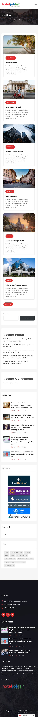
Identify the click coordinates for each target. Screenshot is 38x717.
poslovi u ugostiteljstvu (25, 558)
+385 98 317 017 (9, 608)
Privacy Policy (5, 680)
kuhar (6, 555)
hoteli (6, 552)
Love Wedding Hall (13, 107)
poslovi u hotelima (10, 558)
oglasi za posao (22, 555)
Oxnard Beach (11, 63)
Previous (8, 304)
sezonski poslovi (9, 565)
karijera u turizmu (16, 552)
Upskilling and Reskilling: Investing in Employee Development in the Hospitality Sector (22, 630)
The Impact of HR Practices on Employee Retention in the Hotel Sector (22, 454)
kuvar (12, 555)
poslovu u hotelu (10, 562)
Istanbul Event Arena (14, 152)
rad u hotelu (21, 562)
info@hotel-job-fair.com (12, 604)
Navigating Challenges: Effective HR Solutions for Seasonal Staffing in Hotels (23, 427)
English (24, 715)
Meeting (12, 19)
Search (5, 314)
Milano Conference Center (16, 285)
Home (5, 19)
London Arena (11, 196)
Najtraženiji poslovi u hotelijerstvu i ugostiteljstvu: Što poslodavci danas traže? (21, 405)
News (7, 535)
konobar (27, 552)
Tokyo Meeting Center (14, 241)
